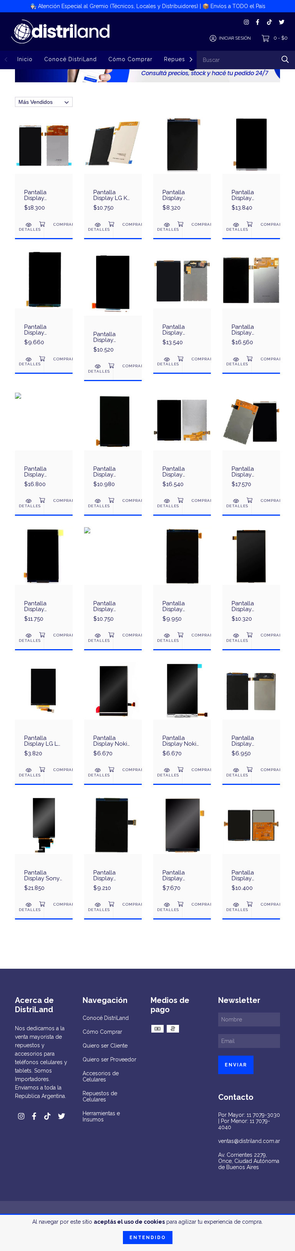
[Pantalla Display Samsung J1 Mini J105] (44, 303)
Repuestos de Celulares (100, 1096)
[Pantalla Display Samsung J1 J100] (182, 303)
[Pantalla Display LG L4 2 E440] (44, 714)
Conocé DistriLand (70, 59)
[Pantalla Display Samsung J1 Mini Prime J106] (182, 168)
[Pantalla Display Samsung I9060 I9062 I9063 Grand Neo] (182, 444)
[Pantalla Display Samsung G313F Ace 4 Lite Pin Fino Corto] (182, 579)
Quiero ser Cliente (105, 1046)
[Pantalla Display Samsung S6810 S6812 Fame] (182, 848)
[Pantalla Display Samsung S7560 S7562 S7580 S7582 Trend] (113, 848)
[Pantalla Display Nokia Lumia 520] (182, 714)
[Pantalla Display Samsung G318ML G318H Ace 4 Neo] (113, 306)
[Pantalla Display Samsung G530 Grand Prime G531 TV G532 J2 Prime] (44, 168)
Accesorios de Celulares (101, 1076)
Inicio (25, 59)
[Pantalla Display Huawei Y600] (251, 579)
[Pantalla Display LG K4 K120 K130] (113, 168)
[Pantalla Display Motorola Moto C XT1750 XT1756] (44, 444)
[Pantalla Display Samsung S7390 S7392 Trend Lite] (113, 444)
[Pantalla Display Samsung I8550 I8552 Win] (251, 444)
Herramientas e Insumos (101, 1116)
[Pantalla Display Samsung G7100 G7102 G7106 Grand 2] (251, 303)
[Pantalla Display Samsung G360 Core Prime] (44, 579)
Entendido (147, 1237)
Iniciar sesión (235, 38)
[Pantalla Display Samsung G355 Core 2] (251, 168)
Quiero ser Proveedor (109, 1059)
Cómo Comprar (130, 59)
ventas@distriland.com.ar (249, 1141)
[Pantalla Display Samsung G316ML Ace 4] (113, 579)
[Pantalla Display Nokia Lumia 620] (113, 714)
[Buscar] (285, 59)
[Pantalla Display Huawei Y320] (251, 714)
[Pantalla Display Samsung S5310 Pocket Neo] (251, 848)
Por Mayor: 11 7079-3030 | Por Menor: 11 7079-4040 (249, 1121)
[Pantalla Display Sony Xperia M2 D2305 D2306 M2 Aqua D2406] (44, 848)
